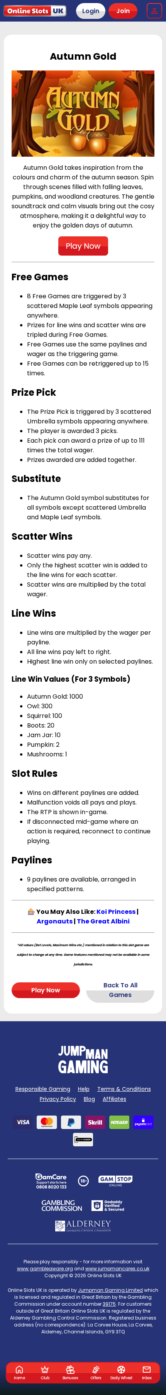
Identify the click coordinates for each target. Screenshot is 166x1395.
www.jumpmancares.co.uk (117, 1268)
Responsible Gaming (42, 1089)
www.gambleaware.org (45, 1268)
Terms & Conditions (124, 1089)
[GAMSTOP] (115, 1181)
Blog (89, 1099)
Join (123, 11)
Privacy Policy (58, 1099)
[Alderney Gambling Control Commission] (83, 1226)
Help (84, 1089)
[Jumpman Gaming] (83, 1071)
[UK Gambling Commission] (62, 1205)
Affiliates (114, 1099)
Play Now (45, 990)
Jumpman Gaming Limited (110, 1290)
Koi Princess (116, 911)
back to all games (120, 990)
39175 (109, 1304)
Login (90, 11)
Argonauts (55, 921)
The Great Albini (103, 921)
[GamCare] (51, 1181)
